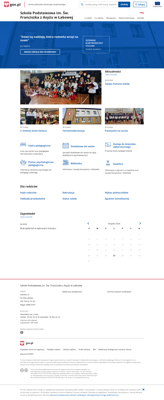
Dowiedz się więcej (94, 44)
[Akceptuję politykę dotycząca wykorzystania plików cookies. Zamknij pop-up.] (143, 389)
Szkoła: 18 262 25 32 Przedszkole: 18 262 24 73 (40, 317)
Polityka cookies (53, 349)
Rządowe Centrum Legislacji (32, 349)
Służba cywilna (69, 349)
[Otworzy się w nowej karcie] (21, 332)
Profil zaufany (84, 349)
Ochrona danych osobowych (119, 291)
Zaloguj (142, 5)
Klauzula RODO (26, 354)
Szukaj (124, 4)
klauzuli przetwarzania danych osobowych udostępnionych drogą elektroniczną (84, 395)
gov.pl (29, 343)
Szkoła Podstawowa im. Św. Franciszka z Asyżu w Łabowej (46, 15)
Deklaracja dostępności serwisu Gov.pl (114, 349)
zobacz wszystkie (111, 74)
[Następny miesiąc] (140, 223)
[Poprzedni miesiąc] (88, 223)
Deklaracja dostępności (72, 291)
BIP (94, 349)
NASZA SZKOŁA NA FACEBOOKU (40, 51)
